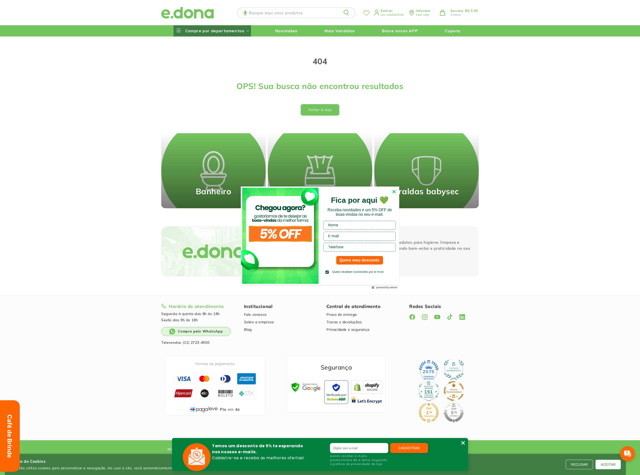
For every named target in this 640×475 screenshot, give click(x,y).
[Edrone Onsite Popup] (320, 237)
